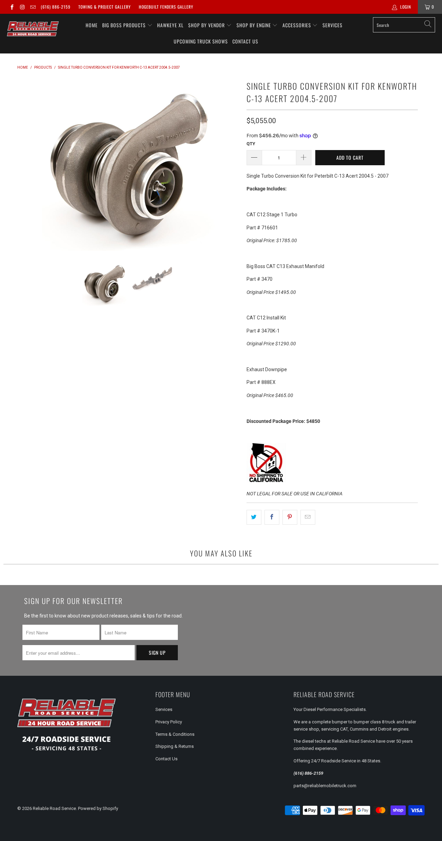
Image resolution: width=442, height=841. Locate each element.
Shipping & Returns (174, 746)
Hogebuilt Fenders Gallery (166, 7)
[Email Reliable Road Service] (33, 6)
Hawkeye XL (170, 25)
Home (92, 25)
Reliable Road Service (54, 808)
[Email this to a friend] (307, 517)
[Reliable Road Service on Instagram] (22, 6)
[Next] (233, 164)
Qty (251, 143)
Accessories (297, 25)
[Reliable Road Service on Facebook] (12, 6)
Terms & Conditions (174, 734)
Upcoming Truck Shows (201, 41)
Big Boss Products (124, 25)
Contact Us (245, 41)
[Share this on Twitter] (254, 517)
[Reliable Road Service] (33, 29)
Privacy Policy (168, 721)
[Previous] (24, 164)
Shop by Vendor (207, 25)
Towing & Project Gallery (104, 7)
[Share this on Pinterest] (289, 517)
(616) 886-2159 (55, 7)
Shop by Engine (254, 25)
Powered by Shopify (98, 808)
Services (333, 25)
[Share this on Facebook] (272, 517)
